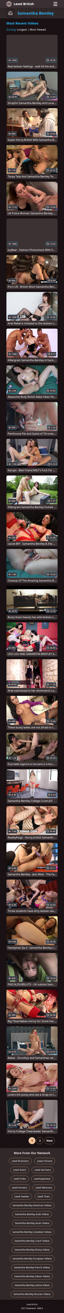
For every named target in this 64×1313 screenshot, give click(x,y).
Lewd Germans (42, 1169)
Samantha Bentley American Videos (32, 1205)
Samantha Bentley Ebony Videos (32, 1249)
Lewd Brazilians (20, 1160)
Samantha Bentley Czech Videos (32, 1240)
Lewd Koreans (19, 1187)
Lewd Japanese (42, 1178)
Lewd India (20, 1178)
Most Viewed (38, 29)
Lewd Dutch (19, 1169)
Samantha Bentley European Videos (32, 1258)
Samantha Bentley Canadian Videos (32, 1231)
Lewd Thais (43, 1196)
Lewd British (24, 4)
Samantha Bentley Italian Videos (32, 1276)
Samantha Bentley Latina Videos (32, 1285)
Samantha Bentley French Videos (32, 1267)
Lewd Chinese (44, 1160)
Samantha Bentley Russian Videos (32, 1294)
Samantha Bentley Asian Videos (32, 1223)
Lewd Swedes (21, 1196)
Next (49, 1140)
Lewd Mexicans (43, 1187)
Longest (22, 29)
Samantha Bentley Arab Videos (32, 1214)
